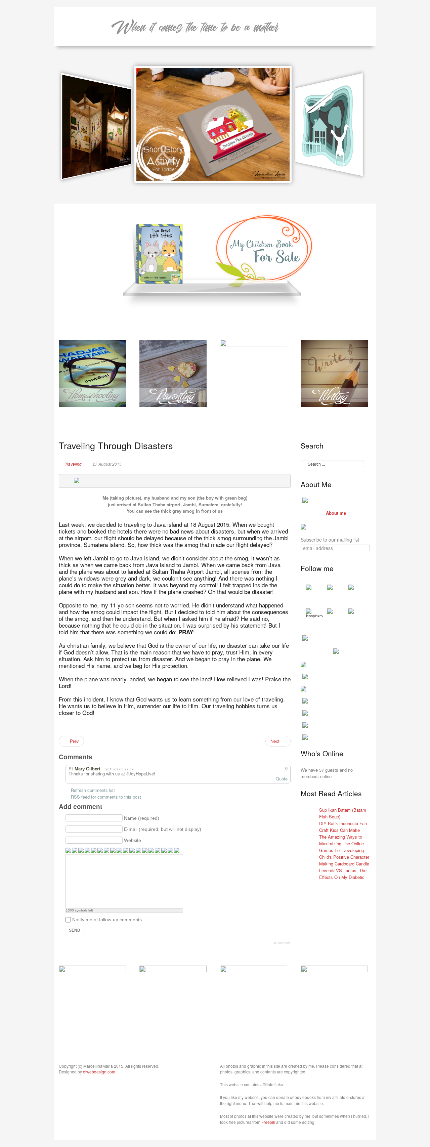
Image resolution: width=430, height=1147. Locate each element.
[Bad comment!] (269, 768)
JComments (282, 943)
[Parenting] (173, 372)
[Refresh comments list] (105, 756)
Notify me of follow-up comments (107, 919)
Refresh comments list (93, 790)
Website (132, 840)
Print (288, 464)
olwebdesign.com (99, 1071)
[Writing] (334, 372)
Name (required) (141, 818)
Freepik (268, 1122)
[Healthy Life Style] (173, 998)
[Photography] (334, 998)
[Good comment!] (263, 768)
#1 (71, 768)
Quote (282, 778)
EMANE (194, 26)
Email (279, 464)
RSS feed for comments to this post (106, 797)
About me (336, 513)
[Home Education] (92, 372)
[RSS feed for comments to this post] (98, 756)
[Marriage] (253, 372)
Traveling (73, 464)
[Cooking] (92, 998)
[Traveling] (253, 998)
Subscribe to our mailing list (330, 539)
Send (74, 930)
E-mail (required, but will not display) (162, 829)
